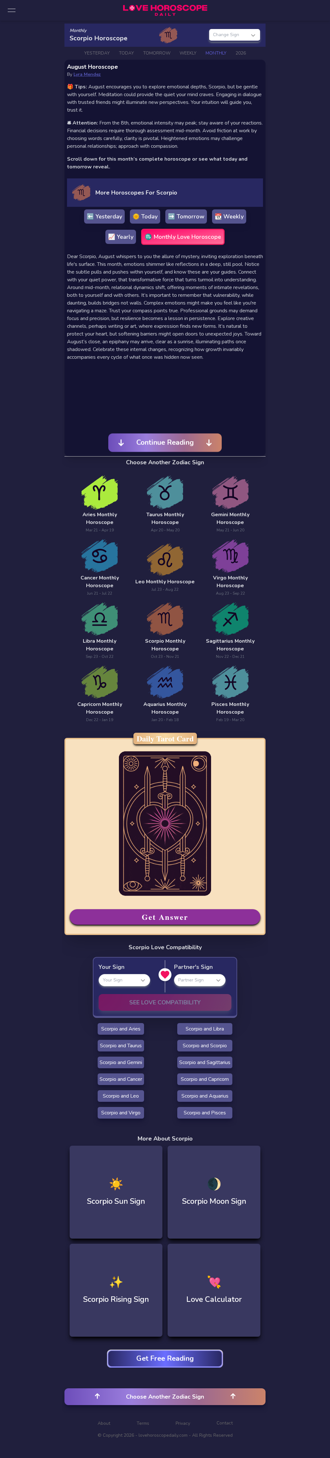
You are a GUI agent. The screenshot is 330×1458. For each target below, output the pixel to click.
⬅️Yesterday (104, 216)
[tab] (97, 53)
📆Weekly (229, 216)
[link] (165, 10)
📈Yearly (120, 237)
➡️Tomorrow (186, 216)
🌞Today (145, 216)
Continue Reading (165, 442)
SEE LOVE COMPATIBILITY (165, 1002)
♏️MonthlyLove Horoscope (183, 237)
